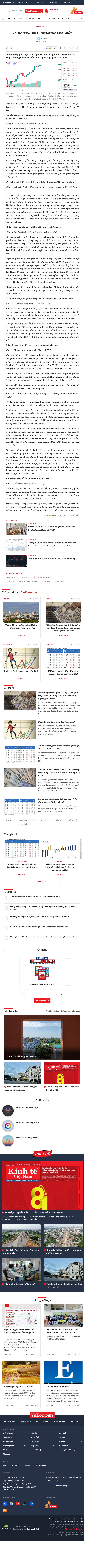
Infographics (65, 1010)
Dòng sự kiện (42, 1299)
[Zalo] (31, 1503)
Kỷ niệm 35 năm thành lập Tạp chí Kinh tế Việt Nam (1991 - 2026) (63, 1330)
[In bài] (7, 48)
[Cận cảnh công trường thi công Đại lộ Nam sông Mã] (21, 1235)
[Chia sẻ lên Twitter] (64, 48)
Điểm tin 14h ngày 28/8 (27, 1107)
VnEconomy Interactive (58, 1386)
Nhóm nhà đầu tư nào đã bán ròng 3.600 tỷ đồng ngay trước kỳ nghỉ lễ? (58, 800)
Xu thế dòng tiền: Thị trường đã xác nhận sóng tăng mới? (35, 896)
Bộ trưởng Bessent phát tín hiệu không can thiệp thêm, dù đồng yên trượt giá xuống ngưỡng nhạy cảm (63, 628)
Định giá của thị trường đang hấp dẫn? (21, 671)
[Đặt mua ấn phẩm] (76, 10)
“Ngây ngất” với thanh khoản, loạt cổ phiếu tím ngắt (52, 559)
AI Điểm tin (42, 1100)
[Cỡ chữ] (11, 48)
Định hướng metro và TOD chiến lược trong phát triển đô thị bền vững (19, 1332)
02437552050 (53, 1480)
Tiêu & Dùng (22, 2)
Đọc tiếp (9, 688)
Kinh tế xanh (53, 18)
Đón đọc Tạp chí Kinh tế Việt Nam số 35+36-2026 (61, 1088)
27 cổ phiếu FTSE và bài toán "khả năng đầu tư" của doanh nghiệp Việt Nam (43, 936)
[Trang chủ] (3, 19)
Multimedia (11, 1010)
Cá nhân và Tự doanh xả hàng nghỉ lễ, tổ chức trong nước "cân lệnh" (39, 926)
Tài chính (30, 18)
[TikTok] (25, 1503)
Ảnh (4, 1465)
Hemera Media (37, 1526)
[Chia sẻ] (77, 48)
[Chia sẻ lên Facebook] (60, 48)
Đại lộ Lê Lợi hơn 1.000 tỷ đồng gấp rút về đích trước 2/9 (62, 1251)
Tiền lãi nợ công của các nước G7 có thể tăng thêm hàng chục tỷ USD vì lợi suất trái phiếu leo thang (59, 773)
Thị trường (66, 18)
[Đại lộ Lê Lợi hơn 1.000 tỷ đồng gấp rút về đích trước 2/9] (63, 1235)
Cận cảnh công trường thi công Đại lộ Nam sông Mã (20, 1251)
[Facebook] (5, 1503)
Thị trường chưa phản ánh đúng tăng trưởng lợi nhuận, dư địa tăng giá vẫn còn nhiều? (59, 866)
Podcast (57, 1010)
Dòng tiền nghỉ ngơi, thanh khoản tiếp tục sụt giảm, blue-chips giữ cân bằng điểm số (43, 907)
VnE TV (40, 2)
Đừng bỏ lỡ (10, 834)
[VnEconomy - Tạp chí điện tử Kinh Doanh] (42, 1414)
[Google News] (51, 48)
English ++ (67, 2)
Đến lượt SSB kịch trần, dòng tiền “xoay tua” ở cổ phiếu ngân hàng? (39, 916)
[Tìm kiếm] (9, 10)
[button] (61, 881)
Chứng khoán (8, 2)
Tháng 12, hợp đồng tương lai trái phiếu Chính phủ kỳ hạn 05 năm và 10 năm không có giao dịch (52, 544)
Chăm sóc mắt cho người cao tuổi (20, 1284)
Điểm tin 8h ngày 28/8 (26, 1137)
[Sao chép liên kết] (73, 48)
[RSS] (5, 1510)
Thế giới (48, 598)
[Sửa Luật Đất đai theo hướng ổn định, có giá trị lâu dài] (63, 1269)
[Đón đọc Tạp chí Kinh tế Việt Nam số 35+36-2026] (42, 1185)
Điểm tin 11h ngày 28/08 (27, 1122)
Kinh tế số (40, 18)
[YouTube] (18, 1503)
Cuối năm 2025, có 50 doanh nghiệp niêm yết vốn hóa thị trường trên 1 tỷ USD (51, 528)
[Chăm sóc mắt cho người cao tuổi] (21, 1269)
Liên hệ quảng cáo (63, 1485)
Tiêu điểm (11, 18)
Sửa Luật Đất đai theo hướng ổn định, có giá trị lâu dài (20, 1088)
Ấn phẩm (42, 949)
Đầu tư (20, 18)
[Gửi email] (69, 48)
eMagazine (76, 1010)
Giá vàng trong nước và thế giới (19, 1386)
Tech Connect (53, 2)
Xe (32, 2)
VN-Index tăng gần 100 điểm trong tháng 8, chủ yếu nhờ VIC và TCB (59, 747)
